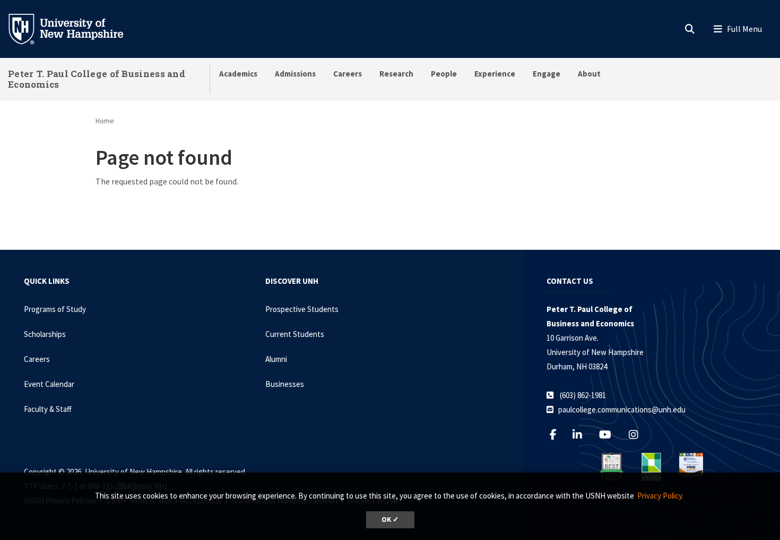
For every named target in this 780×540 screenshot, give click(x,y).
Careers (347, 74)
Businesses (284, 384)
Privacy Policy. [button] (660, 496)
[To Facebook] (557, 434)
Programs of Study (55, 309)
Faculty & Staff (48, 409)
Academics (238, 74)
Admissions (295, 74)
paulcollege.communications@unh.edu (622, 409)
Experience (494, 74)
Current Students (294, 334)
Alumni (276, 359)
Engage (546, 74)
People (444, 74)
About (589, 74)
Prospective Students (302, 309)
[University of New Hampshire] (74, 28)
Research (396, 74)
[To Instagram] (639, 434)
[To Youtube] (610, 434)
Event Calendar (49, 384)
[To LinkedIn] (582, 434)
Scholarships (45, 334)
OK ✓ (390, 519)
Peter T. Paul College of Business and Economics (96, 79)
